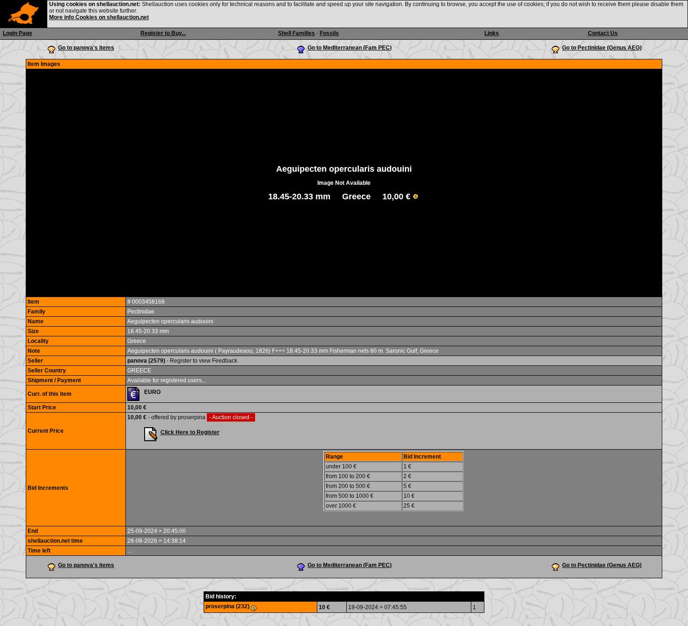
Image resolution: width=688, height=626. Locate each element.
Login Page (17, 33)
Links (491, 33)
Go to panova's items (86, 47)
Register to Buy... (163, 33)
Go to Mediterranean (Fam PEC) (349, 47)
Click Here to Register (190, 432)
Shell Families (296, 33)
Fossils (329, 33)
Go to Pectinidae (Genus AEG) (602, 47)
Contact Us (603, 33)
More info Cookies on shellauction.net (99, 17)
